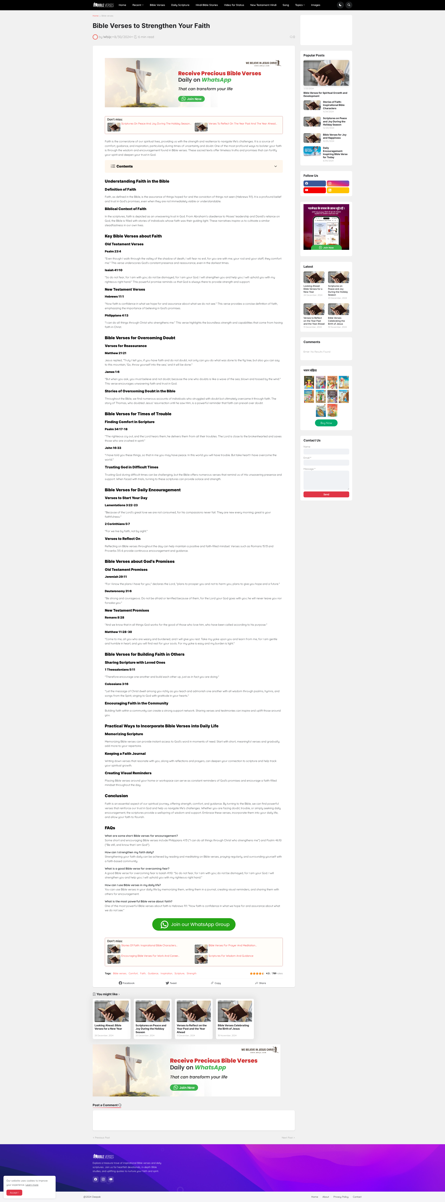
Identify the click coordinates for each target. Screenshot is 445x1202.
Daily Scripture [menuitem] (180, 5)
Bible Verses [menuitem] (157, 5)
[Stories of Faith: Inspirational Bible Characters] (312, 105)
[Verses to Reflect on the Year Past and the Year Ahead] (194, 1011)
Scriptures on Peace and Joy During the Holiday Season (151, 1029)
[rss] (338, 190)
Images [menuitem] (315, 5)
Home (96, 16)
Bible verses (107, 16)
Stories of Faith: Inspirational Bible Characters (334, 105)
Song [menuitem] (286, 5)
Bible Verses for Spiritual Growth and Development (325, 94)
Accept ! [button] (14, 1192)
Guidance (153, 973)
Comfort (133, 973)
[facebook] (315, 183)
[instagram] (338, 183)
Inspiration (166, 973)
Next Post (287, 1137)
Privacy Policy (341, 1196)
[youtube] (315, 190)
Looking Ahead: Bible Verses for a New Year (108, 1027)
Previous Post (102, 1137)
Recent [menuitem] (136, 5)
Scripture (179, 973)
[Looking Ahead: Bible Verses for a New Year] (112, 1011)
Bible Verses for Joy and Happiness (334, 136)
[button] (340, 5)
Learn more (32, 1184)
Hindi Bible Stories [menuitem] (207, 5)
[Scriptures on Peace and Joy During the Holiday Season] (153, 1011)
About (325, 1196)
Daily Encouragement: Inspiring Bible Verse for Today (335, 152)
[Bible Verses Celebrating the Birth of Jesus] (235, 1011)
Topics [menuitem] (299, 5)
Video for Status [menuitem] (234, 5)
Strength (191, 973)
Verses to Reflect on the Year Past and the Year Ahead (192, 1029)
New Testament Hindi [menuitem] (263, 5)
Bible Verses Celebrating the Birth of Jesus (233, 1027)
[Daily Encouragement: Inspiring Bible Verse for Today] (312, 151)
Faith (143, 973)
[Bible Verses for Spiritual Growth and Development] (326, 73)
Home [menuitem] (122, 5)
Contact (357, 1196)
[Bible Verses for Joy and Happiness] (312, 138)
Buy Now (326, 423)
